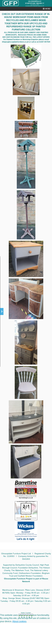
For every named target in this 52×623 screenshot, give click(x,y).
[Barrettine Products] (26, 489)
